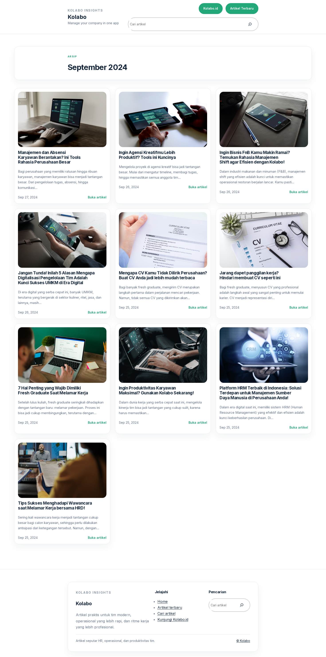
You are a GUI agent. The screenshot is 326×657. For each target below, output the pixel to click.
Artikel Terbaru (242, 8)
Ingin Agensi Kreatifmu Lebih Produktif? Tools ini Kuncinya (147, 155)
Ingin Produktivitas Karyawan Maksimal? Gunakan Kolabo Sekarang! (156, 390)
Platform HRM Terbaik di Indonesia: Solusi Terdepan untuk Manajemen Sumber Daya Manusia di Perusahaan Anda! (260, 393)
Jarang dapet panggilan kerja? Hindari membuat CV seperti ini (250, 275)
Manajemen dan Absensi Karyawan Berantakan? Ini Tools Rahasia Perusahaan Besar (49, 157)
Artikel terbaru (169, 607)
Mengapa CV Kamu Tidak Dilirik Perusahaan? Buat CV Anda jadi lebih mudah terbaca (163, 275)
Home (162, 601)
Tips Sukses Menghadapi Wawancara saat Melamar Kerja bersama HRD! (55, 505)
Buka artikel (97, 197)
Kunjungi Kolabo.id (172, 619)
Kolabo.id (210, 8)
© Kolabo (243, 641)
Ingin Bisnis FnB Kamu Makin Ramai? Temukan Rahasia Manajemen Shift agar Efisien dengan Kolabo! (255, 157)
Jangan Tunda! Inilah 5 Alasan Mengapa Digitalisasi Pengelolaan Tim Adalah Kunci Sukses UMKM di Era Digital (56, 278)
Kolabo (77, 17)
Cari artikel (166, 613)
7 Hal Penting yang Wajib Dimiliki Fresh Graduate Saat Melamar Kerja (53, 390)
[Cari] (250, 24)
